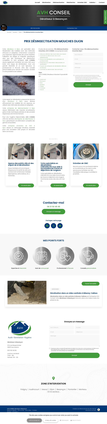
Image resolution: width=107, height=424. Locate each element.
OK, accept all (35, 420)
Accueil (37, 2)
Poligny (42, 86)
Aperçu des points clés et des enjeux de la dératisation (21, 164)
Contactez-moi (72, 28)
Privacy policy (76, 420)
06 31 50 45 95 (35, 28)
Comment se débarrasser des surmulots (51, 69)
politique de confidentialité (84, 80)
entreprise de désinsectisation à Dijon (21, 108)
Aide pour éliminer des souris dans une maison (53, 54)
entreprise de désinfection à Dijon (19, 120)
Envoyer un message (54, 212)
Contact (102, 2)
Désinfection (71, 2)
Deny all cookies (51, 420)
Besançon (43, 81)
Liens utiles (28, 410)
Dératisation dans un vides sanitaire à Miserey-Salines (73, 293)
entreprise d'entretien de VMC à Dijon (19, 127)
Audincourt (43, 79)
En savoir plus (26, 185)
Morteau (42, 84)
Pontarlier (42, 88)
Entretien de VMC (80, 163)
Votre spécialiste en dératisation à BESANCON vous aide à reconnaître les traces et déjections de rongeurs (51, 166)
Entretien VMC (82, 2)
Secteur (15, 32)
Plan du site (21, 410)
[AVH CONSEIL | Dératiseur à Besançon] (5, 2)
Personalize (64, 420)
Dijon (20, 32)
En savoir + (16, 411)
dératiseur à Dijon (13, 49)
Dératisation (46, 2)
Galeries (92, 2)
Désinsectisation (58, 2)
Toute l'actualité (90, 284)
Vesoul (42, 89)
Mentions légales (11, 410)
